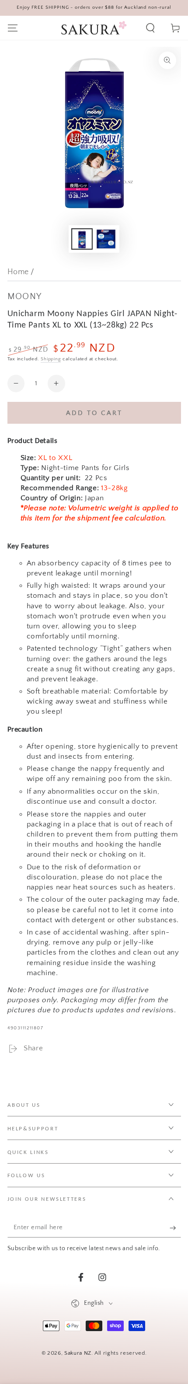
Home (18, 272)
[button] (150, 28)
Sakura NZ (77, 1353)
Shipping (51, 359)
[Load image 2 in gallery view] (105, 239)
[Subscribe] (175, 1227)
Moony (24, 296)
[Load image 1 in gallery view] (81, 239)
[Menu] (12, 28)
